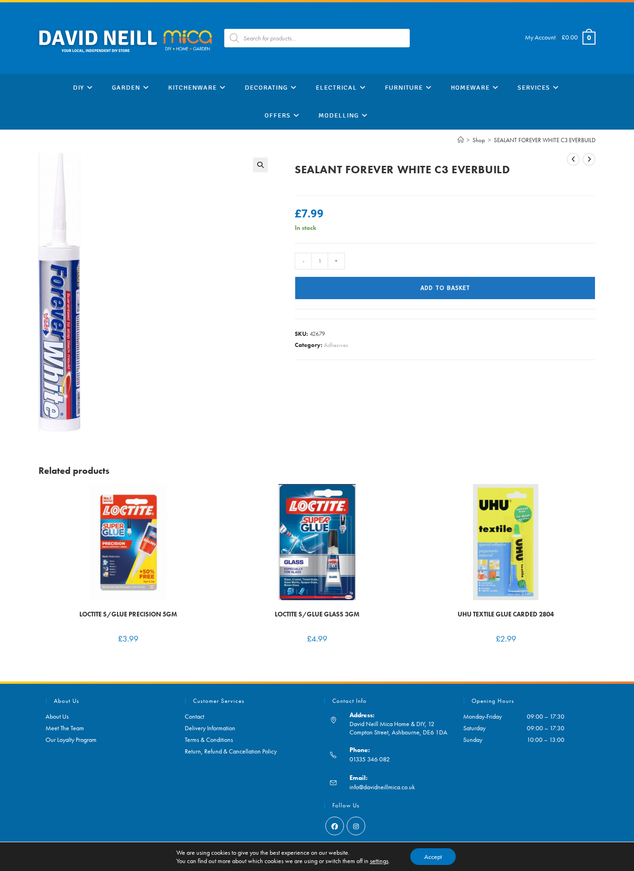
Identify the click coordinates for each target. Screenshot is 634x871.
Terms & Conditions (209, 739)
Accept (433, 856)
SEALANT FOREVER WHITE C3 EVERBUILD (544, 140)
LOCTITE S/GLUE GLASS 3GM (317, 614)
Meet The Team (64, 728)
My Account (540, 37)
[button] (260, 164)
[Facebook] (334, 826)
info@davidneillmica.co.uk (382, 787)
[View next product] (588, 159)
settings (379, 861)
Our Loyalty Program (71, 739)
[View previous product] (573, 159)
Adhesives (336, 345)
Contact (194, 716)
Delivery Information (210, 728)
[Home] (461, 140)
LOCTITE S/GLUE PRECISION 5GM (128, 614)
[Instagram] (356, 826)
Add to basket (445, 288)
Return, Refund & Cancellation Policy (231, 751)
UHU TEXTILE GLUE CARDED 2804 (506, 614)
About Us (57, 716)
